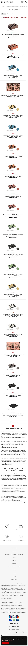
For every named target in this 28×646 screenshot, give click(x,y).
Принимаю (5, 643)
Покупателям (14, 563)
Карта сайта (14, 579)
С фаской (16, 17)
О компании (14, 547)
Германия (7, 17)
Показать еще (24, 17)
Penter (13, 32)
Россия (11, 17)
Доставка (14, 569)
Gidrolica (13, 412)
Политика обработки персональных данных (14, 554)
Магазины (14, 551)
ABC (13, 93)
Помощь (14, 557)
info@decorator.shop (15, 629)
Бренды (14, 560)
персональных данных (7, 640)
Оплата (14, 573)
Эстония (3, 17)
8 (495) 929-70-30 (15, 626)
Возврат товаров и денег (14, 566)
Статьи (14, 576)
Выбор (13, 73)
